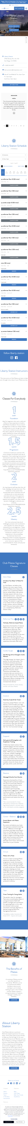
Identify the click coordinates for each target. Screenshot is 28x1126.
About (5, 1091)
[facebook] (16, 358)
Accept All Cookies (8, 1121)
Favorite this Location (15, 22)
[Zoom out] (26, 40)
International (7, 1098)
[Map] (14, 47)
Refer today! (23, 2)
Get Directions (14, 85)
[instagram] (11, 358)
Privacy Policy (10, 1115)
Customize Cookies (14, 1118)
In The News (7, 1096)
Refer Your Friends (18, 1095)
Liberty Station (15, 5)
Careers (5, 1093)
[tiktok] (20, 1083)
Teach (5, 1095)
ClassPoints (17, 1096)
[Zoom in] (26, 38)
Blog (15, 1091)
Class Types (17, 1093)
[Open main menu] (26, 8)
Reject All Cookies (19, 1121)
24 (20, 125)
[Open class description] (26, 179)
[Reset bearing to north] (26, 42)
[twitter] (8, 1083)
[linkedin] (17, 1083)
